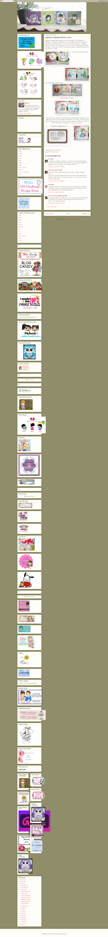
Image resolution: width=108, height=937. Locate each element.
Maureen (20, 162)
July (22, 909)
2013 (21, 880)
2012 (21, 882)
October (23, 889)
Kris (79, 42)
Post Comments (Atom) (71, 219)
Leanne (20, 233)
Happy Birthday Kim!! (26, 901)
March (22, 917)
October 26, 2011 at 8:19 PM (56, 203)
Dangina (20, 153)
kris (49, 159)
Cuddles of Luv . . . (36, 8)
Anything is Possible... (26, 899)
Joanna (20, 224)
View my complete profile (25, 113)
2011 (21, 883)
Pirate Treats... (24, 893)
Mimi (28, 103)
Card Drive (52, 152)
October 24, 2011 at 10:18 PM (56, 166)
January (23, 921)
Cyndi (20, 219)
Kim (19, 229)
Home (68, 214)
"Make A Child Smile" (68, 44)
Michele (20, 165)
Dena (20, 222)
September (24, 906)
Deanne (20, 155)
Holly (20, 158)
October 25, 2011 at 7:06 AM (56, 181)
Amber (20, 151)
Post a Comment (52, 207)
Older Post (85, 214)
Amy (49, 184)
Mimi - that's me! (22, 167)
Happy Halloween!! (25, 891)
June (22, 911)
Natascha (21, 169)
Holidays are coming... (26, 897)
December (24, 885)
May (22, 913)
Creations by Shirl (53, 170)
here (70, 45)
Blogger (64, 934)
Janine (20, 160)
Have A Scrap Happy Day (56, 195)
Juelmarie (21, 226)
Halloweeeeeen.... (25, 903)
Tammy (20, 240)
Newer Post (49, 214)
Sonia (20, 238)
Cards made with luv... (26, 895)
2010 (21, 924)
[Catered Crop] (29, 379)
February (23, 919)
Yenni (20, 174)
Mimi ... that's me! (23, 236)
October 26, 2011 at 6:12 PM (56, 192)
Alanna (20, 215)
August (23, 907)
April (22, 915)
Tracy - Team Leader (24, 172)
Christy (20, 217)
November (24, 887)
